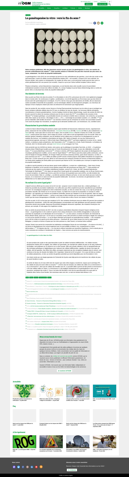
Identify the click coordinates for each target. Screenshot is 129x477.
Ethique (31, 277)
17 (56, 264)
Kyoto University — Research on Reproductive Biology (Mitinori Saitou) (44, 300)
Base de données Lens (32, 291)
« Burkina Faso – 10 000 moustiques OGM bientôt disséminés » (54, 313)
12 (40, 156)
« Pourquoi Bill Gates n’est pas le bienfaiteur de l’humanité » (49, 311)
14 (42, 170)
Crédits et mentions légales (66, 475)
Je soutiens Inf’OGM (64, 371)
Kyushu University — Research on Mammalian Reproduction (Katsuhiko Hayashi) (46, 303)
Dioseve (71, 132)
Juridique (65, 8)
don (102, 4)
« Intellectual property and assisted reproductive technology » (48, 283)
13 (86, 166)
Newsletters (103, 1)
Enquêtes (57, 8)
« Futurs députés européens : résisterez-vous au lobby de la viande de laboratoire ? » (57, 308)
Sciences (36, 277)
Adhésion (89, 4)
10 (53, 150)
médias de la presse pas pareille (62, 356)
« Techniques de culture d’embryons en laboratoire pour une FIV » (63, 286)
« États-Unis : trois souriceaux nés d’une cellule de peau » (41, 316)
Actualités (41, 8)
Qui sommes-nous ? (86, 1)
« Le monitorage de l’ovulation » (57, 289)
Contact (96, 1)
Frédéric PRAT (30, 311)
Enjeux (49, 8)
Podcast (72, 8)
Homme (49, 277)
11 (67, 152)
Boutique (87, 8)
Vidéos (80, 8)
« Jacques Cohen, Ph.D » (47, 321)
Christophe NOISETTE (32, 313)
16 (35, 227)
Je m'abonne (72, 470)
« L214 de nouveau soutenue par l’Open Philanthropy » (43, 306)
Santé (27, 277)
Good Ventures (57, 144)
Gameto (78, 130)
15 (64, 213)
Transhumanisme (42, 277)
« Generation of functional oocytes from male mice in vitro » (50, 329)
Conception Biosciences (63, 130)
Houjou (27, 134)
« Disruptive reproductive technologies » (43, 324)
